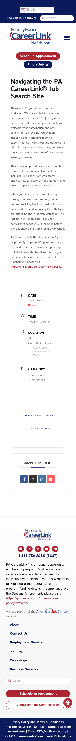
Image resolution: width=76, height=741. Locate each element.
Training (16, 651)
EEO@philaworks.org (51, 732)
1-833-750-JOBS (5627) (20, 18)
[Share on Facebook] (24, 479)
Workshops (38, 380)
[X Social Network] (33, 479)
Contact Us (18, 633)
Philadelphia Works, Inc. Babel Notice (31, 727)
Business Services (24, 669)
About (14, 624)
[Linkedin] (42, 479)
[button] (67, 38)
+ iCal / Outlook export (39, 428)
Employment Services (27, 642)
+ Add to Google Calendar (39, 415)
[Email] (51, 479)
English (31, 9)
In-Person (37, 375)
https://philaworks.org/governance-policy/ (36, 267)
